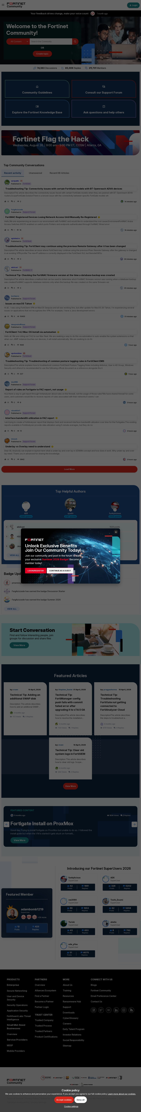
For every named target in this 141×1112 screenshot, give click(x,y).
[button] (70, 1106)
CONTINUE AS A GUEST (60, 571)
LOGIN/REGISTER (36, 571)
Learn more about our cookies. (122, 1094)
